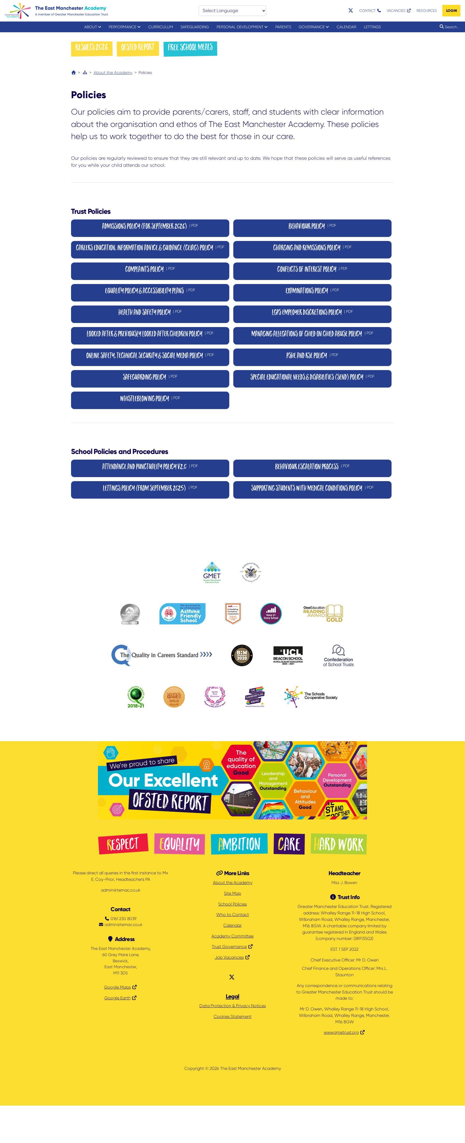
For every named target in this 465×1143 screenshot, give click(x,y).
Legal (232, 996)
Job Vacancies (229, 957)
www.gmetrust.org (341, 1032)
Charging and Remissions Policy (312, 248)
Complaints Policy (150, 270)
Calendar (346, 27)
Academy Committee (232, 936)
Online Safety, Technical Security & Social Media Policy (150, 356)
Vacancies (397, 11)
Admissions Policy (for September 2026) (150, 227)
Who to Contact (232, 914)
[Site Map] (84, 72)
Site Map (232, 893)
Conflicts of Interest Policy (312, 270)
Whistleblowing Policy (150, 399)
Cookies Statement (233, 1016)
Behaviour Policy (312, 227)
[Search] (440, 27)
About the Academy (113, 72)
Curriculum (160, 27)
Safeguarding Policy (150, 378)
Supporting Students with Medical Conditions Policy (312, 489)
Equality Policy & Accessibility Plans (150, 291)
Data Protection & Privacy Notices (232, 1005)
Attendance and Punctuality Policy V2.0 (150, 467)
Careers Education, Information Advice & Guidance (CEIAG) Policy (150, 248)
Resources (427, 11)
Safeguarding (195, 27)
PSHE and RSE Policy (312, 356)
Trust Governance (229, 946)
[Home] (73, 72)
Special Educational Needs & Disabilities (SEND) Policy (313, 378)
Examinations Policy (312, 291)
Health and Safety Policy (150, 313)
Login (451, 10)
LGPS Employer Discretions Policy (312, 313)
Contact (368, 11)
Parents (283, 27)
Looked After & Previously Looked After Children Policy (150, 334)
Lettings (372, 27)
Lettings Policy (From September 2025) (150, 489)
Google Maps (117, 987)
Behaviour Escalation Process (312, 467)
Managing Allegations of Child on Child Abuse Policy (312, 334)
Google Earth (117, 998)
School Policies (232, 904)
